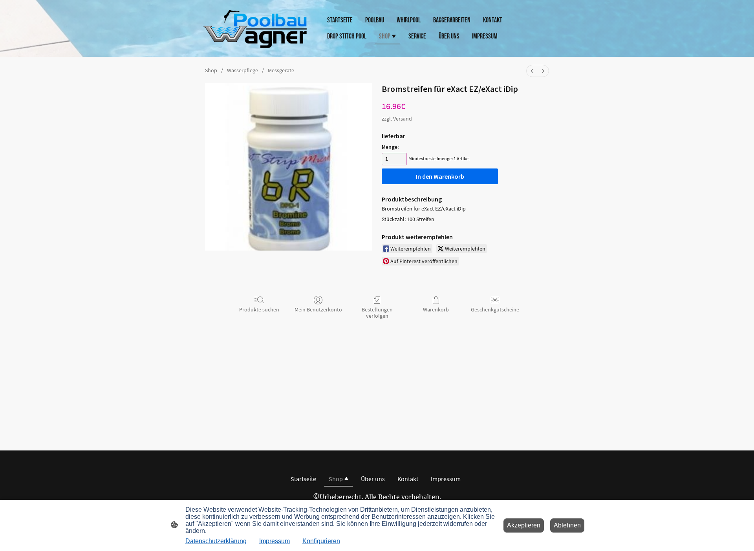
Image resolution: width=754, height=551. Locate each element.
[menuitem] (532, 71)
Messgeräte (281, 70)
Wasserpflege (242, 70)
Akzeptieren (523, 525)
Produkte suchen (259, 309)
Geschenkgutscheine (495, 309)
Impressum (274, 541)
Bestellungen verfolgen (377, 313)
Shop (211, 70)
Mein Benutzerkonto (318, 309)
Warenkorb (436, 309)
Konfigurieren (321, 541)
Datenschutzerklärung (216, 541)
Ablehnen (567, 525)
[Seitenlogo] (255, 28)
